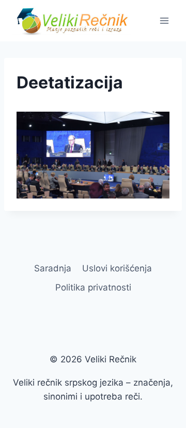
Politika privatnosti (93, 287)
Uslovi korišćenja (117, 268)
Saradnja (52, 268)
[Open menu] (164, 20)
